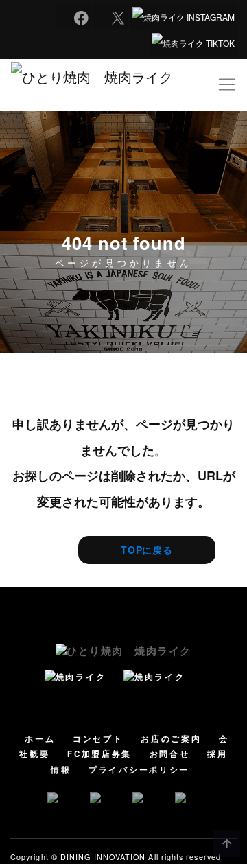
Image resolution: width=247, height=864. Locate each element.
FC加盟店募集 (99, 754)
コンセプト (98, 739)
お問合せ (170, 754)
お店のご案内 (171, 739)
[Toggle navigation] (227, 84)
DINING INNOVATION (102, 857)
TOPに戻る (147, 550)
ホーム (40, 739)
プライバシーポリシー (139, 769)
